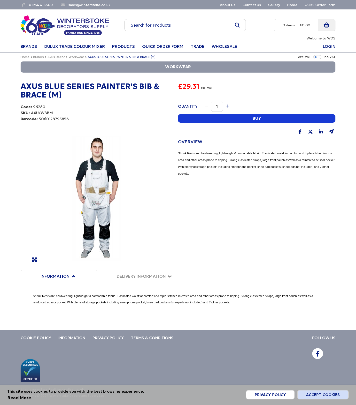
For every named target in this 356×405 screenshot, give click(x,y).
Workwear (76, 57)
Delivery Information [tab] (141, 276)
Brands (38, 57)
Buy (256, 118)
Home (25, 57)
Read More (19, 397)
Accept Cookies (323, 394)
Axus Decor (56, 57)
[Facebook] (317, 353)
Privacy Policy (270, 394)
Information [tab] (55, 276)
